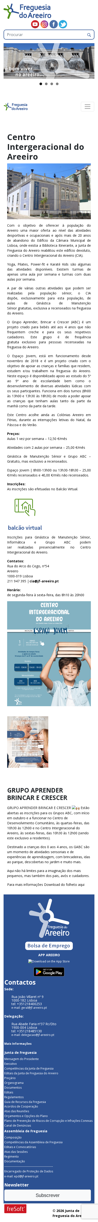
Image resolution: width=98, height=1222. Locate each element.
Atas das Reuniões (16, 1111)
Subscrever (48, 1195)
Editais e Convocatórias (20, 1147)
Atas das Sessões (16, 1152)
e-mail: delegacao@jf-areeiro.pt (32, 1035)
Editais (8, 1092)
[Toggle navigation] (87, 106)
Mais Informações (18, 1044)
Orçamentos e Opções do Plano (26, 1116)
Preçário (10, 1078)
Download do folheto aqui (64, 884)
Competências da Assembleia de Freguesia (33, 1142)
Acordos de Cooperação (21, 1106)
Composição (13, 1137)
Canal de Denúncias (17, 1125)
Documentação (14, 1161)
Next (88, 59)
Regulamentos (14, 1097)
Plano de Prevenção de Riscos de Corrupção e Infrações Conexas (48, 1121)
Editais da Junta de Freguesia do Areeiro (31, 1073)
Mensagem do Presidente (21, 1059)
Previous (9, 59)
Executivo (10, 1064)
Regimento (11, 1156)
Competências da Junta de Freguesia (29, 1068)
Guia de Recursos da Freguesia (25, 1102)
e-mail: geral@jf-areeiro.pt (29, 1008)
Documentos (13, 1088)
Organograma (14, 1083)
